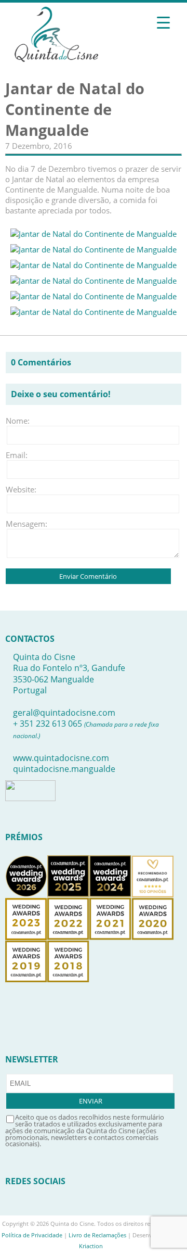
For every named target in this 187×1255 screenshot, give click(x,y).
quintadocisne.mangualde (64, 769)
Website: (21, 489)
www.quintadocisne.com (61, 758)
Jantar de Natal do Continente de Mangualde (74, 109)
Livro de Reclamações (97, 1235)
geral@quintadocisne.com (64, 712)
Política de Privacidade (32, 1235)
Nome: (18, 420)
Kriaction (91, 1246)
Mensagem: (21, 523)
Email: (17, 455)
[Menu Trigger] (163, 22)
